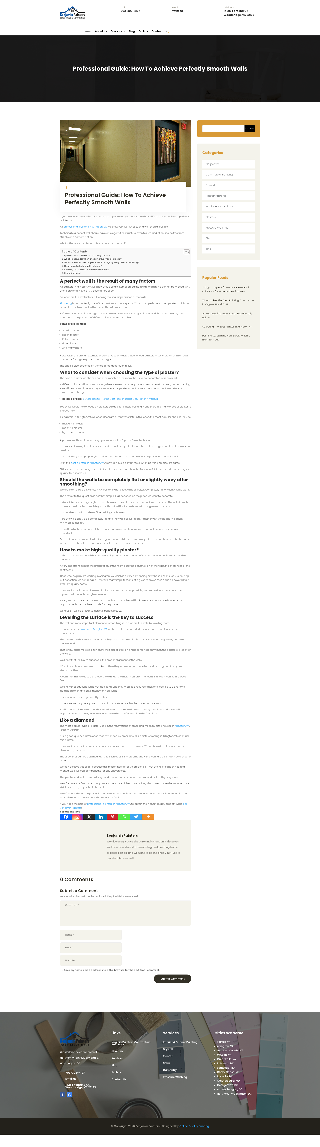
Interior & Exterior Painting (180, 1042)
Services (116, 31)
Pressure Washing (217, 228)
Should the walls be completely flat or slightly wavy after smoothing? (101, 262)
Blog (132, 31)
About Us (101, 31)
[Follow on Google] (69, 1094)
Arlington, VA (182, 726)
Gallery (143, 31)
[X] (89, 817)
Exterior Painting (216, 196)
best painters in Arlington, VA (87, 463)
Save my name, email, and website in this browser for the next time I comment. (112, 970)
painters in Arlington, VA (93, 629)
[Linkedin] (101, 817)
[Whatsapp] (124, 817)
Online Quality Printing (194, 1126)
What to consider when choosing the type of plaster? (93, 258)
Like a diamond (72, 273)
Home (87, 31)
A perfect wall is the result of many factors (87, 255)
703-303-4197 (130, 11)
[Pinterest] (112, 817)
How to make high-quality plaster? (83, 266)
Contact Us (159, 31)
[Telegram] (136, 817)
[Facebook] (66, 817)
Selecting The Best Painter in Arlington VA (227, 326)
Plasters (211, 217)
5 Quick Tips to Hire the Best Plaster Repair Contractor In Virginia (120, 399)
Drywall (210, 185)
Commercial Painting (219, 174)
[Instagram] (77, 817)
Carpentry (212, 164)
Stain (209, 238)
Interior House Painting (220, 206)
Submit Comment (172, 979)
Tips (208, 249)
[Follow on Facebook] (62, 1094)
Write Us (178, 11)
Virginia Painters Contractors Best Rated (131, 1043)
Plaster (167, 1056)
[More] (148, 817)
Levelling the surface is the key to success (86, 269)
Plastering (66, 303)
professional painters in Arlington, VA (85, 226)
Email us (70, 1079)
